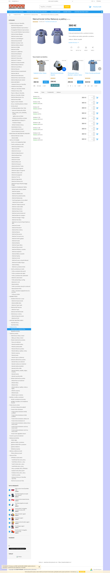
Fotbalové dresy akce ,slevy (18, 473)
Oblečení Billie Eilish (16, 303)
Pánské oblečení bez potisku (18, 340)
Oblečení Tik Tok (16, 177)
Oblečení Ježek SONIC (17, 207)
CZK (92, 1)
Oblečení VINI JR (15, 73)
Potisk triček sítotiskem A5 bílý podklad (19, 415)
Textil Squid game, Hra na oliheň (19, 200)
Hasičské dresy (15, 322)
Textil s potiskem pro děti (17, 144)
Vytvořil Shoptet (97, 569)
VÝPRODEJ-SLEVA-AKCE (16, 457)
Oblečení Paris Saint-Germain (18, 78)
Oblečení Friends (16, 225)
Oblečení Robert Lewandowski (18, 71)
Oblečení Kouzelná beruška (18, 196)
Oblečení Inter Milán (16, 99)
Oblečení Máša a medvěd (18, 254)
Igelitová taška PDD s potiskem (18, 444)
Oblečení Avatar (16, 241)
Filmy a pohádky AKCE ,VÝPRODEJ (20, 468)
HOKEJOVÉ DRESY (15, 82)
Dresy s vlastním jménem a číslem (19, 104)
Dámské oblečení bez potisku (18, 360)
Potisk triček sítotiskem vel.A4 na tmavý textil (20, 427)
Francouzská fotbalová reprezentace (20, 32)
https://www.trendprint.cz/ (64, 562)
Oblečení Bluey (15, 265)
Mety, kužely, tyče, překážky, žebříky (19, 113)
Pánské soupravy (16, 353)
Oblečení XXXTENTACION (17, 312)
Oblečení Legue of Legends (18, 170)
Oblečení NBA (15, 138)
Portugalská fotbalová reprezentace (20, 30)
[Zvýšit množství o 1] (94, 97)
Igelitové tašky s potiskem (17, 442)
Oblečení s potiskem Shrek (18, 267)
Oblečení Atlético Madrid (17, 45)
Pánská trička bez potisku (18, 349)
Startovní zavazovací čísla (17, 481)
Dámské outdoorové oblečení (19, 364)
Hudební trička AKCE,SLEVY (18, 471)
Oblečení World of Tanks (18, 166)
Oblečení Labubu (16, 191)
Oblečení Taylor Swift (17, 305)
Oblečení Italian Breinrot (17, 153)
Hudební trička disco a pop (17, 299)
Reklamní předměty (14, 438)
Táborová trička (15, 149)
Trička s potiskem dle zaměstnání (20, 275)
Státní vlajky (14, 440)
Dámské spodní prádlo (17, 376)
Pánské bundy (15, 355)
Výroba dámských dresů (17, 129)
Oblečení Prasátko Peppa (18, 262)
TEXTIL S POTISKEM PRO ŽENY (18, 142)
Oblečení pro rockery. (16, 314)
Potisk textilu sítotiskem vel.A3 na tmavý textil (20, 430)
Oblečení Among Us (16, 164)
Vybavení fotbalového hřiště (19, 110)
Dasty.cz (41, 562)
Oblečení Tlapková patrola (18, 204)
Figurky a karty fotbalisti (17, 102)
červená (39, 86)
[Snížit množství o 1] (94, 98)
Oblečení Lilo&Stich (16, 252)
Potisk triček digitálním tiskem (18, 434)
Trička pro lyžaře (16, 294)
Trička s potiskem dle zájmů (18, 273)
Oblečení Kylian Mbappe (17, 34)
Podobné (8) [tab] (50, 92)
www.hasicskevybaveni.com (50, 562)
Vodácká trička (13, 327)
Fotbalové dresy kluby (16, 86)
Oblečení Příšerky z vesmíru (19, 249)
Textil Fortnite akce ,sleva (18, 464)
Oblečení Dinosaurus (17, 234)
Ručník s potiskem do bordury (18, 399)
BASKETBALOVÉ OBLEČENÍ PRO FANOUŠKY (20, 133)
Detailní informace (73, 42)
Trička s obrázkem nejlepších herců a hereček (21, 291)
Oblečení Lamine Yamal (16, 36)
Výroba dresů (14, 106)
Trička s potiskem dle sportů (19, 271)
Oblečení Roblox (16, 157)
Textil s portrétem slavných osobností (21, 286)
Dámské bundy (15, 374)
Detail (46, 82)
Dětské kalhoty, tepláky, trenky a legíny (20, 387)
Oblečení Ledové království (18, 213)
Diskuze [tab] (59, 92)
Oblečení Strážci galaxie (18, 238)
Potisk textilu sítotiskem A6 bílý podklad (19, 412)
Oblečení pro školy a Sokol (17, 336)
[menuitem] (16, 12)
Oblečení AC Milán (15, 47)
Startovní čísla (13, 455)
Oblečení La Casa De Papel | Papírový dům (21, 222)
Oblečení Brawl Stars (17, 155)
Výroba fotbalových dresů (18, 131)
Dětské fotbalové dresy (18, 125)
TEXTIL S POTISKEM (14, 140)
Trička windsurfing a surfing (18, 280)
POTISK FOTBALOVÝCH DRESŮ (18, 407)
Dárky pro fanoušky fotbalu (17, 95)
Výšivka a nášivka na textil (16, 451)
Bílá (34, 86)
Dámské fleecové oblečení (18, 362)
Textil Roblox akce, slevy (18, 466)
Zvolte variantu (75, 29)
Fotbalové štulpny (16, 123)
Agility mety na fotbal (18, 116)
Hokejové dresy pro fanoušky (19, 84)
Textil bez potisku (14, 333)
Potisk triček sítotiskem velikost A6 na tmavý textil (21, 423)
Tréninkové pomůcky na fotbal (19, 118)
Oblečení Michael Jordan (17, 136)
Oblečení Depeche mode (18, 316)
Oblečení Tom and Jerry (18, 236)
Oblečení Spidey (16, 256)
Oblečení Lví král (16, 258)
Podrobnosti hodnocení (51, 21)
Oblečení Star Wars (16, 220)
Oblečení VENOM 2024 (17, 194)
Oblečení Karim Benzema (17, 75)
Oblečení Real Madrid (16, 54)
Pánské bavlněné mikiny (17, 344)
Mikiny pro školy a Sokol (17, 338)
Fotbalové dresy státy (16, 91)
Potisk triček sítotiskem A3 (18, 421)
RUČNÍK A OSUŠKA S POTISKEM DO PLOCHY (19, 402)
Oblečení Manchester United (18, 80)
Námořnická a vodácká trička (18, 329)
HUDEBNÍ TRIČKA (13, 296)
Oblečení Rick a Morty (17, 230)
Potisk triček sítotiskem (17, 409)
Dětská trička (15, 385)
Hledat (67, 6)
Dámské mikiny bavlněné (18, 366)
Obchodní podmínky (53, 1)
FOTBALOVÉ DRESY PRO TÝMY (19, 108)
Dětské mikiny (15, 383)
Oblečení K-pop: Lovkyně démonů (20, 260)
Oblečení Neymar (15, 69)
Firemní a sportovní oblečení (16, 436)
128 (91, 86)
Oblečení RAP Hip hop (16, 307)
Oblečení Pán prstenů (17, 247)
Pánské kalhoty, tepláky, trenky (19, 351)
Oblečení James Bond (17, 278)
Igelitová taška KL (15, 447)
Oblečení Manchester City (17, 97)
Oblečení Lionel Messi (16, 67)
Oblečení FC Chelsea (16, 60)
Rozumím (82, 571)
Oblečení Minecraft (16, 162)
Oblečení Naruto (16, 232)
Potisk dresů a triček (15, 405)
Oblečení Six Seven (16, 151)
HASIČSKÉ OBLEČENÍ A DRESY (16, 320)
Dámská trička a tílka (16, 368)
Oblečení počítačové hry (18, 146)
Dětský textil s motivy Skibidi (19, 189)
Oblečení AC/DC (15, 318)
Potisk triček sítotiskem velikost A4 (20, 419)
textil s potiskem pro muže (17, 269)
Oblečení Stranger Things (18, 217)
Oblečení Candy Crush (17, 173)
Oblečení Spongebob (17, 175)
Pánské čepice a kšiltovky (18, 357)
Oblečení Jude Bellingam (17, 38)
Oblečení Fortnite (16, 159)
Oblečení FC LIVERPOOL (17, 52)
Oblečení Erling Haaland (17, 25)
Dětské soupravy (16, 391)
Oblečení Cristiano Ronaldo (17, 62)
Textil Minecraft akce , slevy (18, 462)
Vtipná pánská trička (16, 288)
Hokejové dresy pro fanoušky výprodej (19, 477)
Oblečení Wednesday (17, 198)
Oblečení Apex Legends (17, 168)
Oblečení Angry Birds (17, 179)
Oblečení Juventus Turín (17, 43)
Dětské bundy (15, 393)
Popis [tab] (43, 92)
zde (77, 572)
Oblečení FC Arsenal (16, 56)
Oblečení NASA (15, 284)
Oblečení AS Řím (15, 49)
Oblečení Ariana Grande (17, 301)
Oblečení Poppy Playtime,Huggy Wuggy (19, 184)
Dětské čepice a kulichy (17, 395)
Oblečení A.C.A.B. (16, 282)
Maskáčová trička (15, 331)
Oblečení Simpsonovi (17, 209)
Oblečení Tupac (15, 309)
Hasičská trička (14, 325)
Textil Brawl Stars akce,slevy (19, 460)
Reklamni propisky (15, 449)
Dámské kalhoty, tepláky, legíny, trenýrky (19, 371)
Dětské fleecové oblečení (18, 380)
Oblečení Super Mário (17, 245)
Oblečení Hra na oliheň (17, 202)
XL (75, 86)
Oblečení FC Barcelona (16, 58)
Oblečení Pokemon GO (17, 181)
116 (88, 86)
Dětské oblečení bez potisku (18, 378)
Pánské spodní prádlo (17, 346)
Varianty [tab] (36, 92)
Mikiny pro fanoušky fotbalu (18, 89)
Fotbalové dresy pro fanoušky (17, 23)
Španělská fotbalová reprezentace (19, 28)
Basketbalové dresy (16, 127)
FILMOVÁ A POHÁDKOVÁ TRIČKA (19, 187)
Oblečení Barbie (16, 243)
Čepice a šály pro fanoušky (17, 93)
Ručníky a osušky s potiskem (17, 397)
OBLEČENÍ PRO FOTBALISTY (18, 120)
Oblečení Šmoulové (16, 228)
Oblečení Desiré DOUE (16, 41)
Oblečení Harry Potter (17, 211)
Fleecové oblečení (16, 342)
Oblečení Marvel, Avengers (18, 215)
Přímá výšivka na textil (16, 453)
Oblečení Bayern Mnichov (17, 65)
